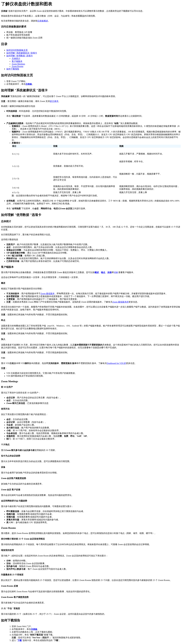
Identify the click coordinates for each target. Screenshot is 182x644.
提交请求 (54, 101)
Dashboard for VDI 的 (116, 363)
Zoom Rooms (17, 66)
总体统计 (16, 58)
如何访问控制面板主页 (17, 50)
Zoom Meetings (18, 64)
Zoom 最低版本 (48, 293)
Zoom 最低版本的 (120, 302)
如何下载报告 (12, 69)
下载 (19, 640)
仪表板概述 (42, 21)
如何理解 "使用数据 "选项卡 (19, 56)
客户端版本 (17, 61)
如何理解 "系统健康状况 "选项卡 (21, 53)
